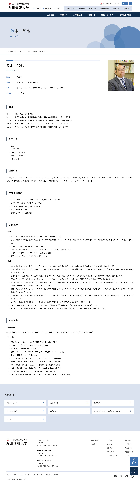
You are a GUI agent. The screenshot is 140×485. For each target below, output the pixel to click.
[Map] (55, 445)
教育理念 (97, 403)
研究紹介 (91, 15)
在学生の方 (81, 9)
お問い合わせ (49, 8)
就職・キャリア (107, 15)
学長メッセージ (12, 403)
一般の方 (126, 9)
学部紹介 (63, 15)
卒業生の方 (92, 9)
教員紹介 (53, 411)
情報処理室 (94, 444)
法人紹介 (10, 419)
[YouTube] (115, 476)
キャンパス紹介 (12, 411)
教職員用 (56, 475)
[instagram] (132, 476)
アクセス (38, 8)
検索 (58, 8)
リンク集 (23, 475)
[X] (121, 476)
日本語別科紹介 (126, 15)
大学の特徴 (54, 403)
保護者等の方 (104, 9)
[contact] (126, 476)
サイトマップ (31, 475)
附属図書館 (94, 440)
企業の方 (116, 9)
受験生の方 (70, 9)
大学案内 (50, 15)
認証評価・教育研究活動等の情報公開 (107, 411)
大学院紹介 (77, 15)
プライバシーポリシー (12, 475)
